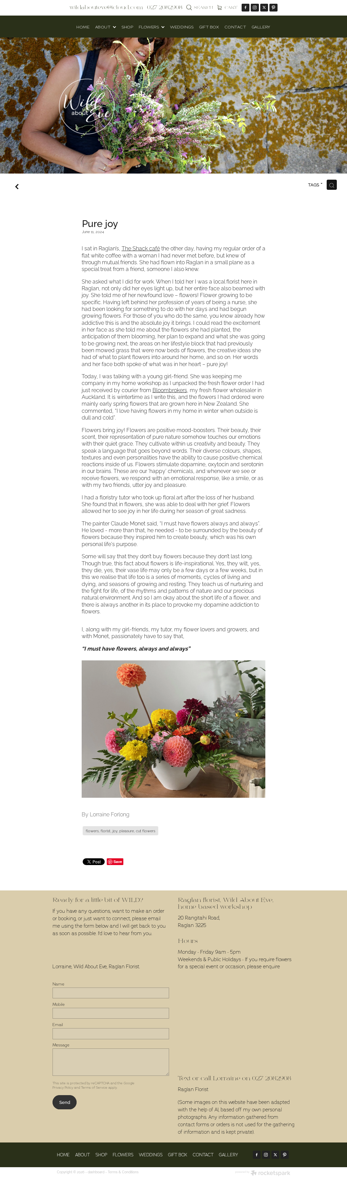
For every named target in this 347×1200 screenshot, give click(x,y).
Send (64, 1102)
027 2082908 (271, 1078)
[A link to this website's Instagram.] (255, 8)
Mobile (59, 1004)
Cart (230, 7)
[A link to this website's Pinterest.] (273, 8)
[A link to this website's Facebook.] (246, 8)
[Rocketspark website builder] (262, 1173)
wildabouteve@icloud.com (106, 7)
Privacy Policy (63, 1087)
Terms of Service (94, 1087)
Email (58, 1025)
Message (61, 1045)
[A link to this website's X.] (264, 8)
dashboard (96, 1172)
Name (58, 984)
